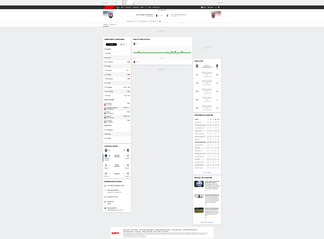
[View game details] (207, 74)
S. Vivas (108, 95)
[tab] (111, 44)
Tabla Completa (207, 172)
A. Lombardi (110, 62)
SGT (137, 43)
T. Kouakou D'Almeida (111, 107)
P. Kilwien (109, 66)
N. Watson (108, 116)
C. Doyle (109, 83)
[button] (215, 7)
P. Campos (109, 120)
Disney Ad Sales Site (147, 231)
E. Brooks (108, 134)
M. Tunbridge (110, 91)
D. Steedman (110, 78)
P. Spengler (109, 87)
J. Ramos (108, 112)
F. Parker (109, 53)
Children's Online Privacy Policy (163, 229)
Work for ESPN (157, 231)
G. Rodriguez (109, 130)
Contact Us (138, 231)
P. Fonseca (109, 103)
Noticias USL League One (207, 222)
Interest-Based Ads (177, 229)
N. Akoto (109, 57)
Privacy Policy (134, 229)
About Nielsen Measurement (190, 229)
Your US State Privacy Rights (146, 229)
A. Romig (108, 138)
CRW (137, 61)
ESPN (109, 7)
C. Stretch (109, 70)
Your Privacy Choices (128, 231)
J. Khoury (109, 74)
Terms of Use (126, 229)
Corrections (165, 231)
